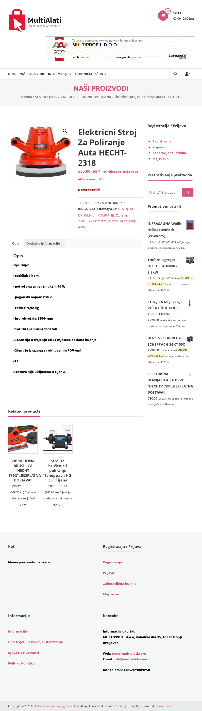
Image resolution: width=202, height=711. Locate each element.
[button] (65, 130)
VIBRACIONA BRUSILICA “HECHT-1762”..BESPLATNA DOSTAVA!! (24, 470)
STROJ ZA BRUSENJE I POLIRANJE (87, 96)
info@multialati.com (130, 659)
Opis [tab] (15, 243)
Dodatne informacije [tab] (43, 243)
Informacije (58, 74)
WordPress (165, 706)
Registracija (161, 141)
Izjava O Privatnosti (23, 652)
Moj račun (160, 158)
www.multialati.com (129, 653)
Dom (12, 74)
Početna (26, 96)
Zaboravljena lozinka (169, 153)
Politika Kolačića (21, 663)
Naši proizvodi (31, 74)
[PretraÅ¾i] (187, 192)
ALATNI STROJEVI (47, 96)
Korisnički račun (88, 74)
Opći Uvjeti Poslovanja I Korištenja (35, 642)
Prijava (158, 147)
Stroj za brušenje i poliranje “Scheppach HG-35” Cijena (57, 470)
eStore (119, 706)
